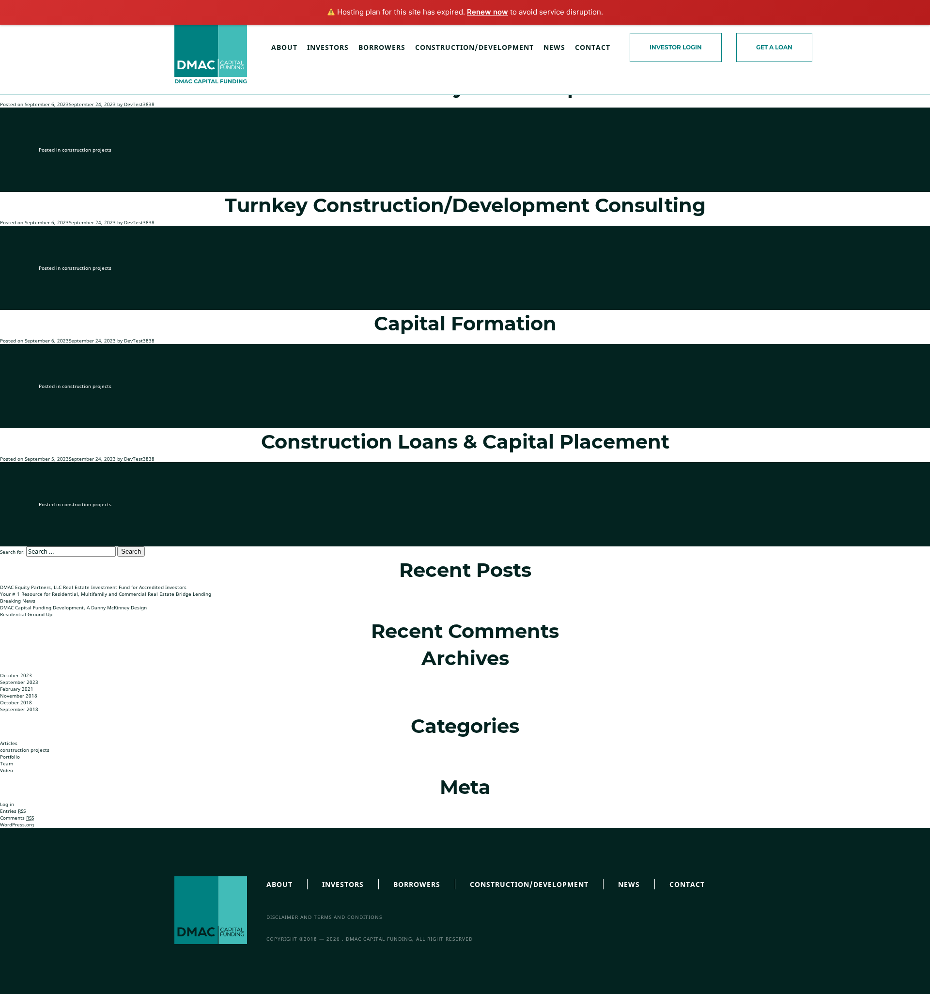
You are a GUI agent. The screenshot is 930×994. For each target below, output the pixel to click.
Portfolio (10, 756)
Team (6, 763)
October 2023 (16, 675)
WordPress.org (17, 824)
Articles (8, 743)
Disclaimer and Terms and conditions (324, 917)
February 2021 (16, 688)
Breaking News (17, 600)
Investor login (676, 47)
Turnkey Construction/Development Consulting (465, 205)
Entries (13, 811)
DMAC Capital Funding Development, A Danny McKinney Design (73, 607)
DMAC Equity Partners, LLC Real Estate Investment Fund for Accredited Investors (93, 587)
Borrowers (381, 47)
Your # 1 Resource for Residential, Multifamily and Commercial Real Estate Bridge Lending (105, 593)
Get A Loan (774, 47)
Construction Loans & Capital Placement (465, 441)
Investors (328, 47)
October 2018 (16, 702)
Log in (7, 804)
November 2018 (18, 695)
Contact (592, 47)
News (554, 47)
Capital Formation (465, 323)
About (284, 47)
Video (6, 770)
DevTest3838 (139, 104)
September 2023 (19, 682)
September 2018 (19, 709)
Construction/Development (474, 47)
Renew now (487, 11)
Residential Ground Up (26, 614)
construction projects (86, 149)
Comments (17, 817)
